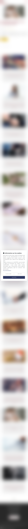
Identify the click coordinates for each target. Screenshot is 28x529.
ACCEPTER (14, 277)
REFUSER (20, 274)
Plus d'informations (7, 270)
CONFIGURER (8, 274)
